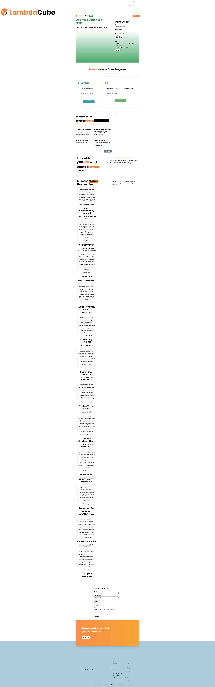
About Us (115, 658)
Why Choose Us (116, 675)
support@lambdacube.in (130, 680)
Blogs (114, 661)
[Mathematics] (118, 37)
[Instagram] (83, 675)
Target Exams (118, 45)
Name (116, 24)
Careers (115, 659)
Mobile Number (118, 29)
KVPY (128, 663)
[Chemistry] (118, 36)
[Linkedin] (90, 675)
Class (116, 41)
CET (128, 661)
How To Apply (116, 671)
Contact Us (115, 663)
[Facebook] (87, 675)
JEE (128, 658)
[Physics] (118, 35)
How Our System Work (118, 673)
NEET (128, 659)
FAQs (114, 677)
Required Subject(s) (119, 33)
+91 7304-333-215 (129, 674)
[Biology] (118, 38)
